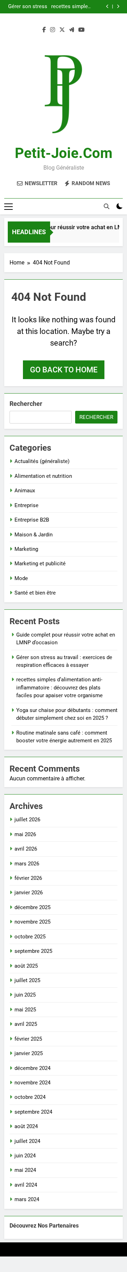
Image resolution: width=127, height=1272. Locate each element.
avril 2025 (25, 1024)
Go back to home (63, 369)
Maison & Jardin (33, 534)
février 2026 (28, 878)
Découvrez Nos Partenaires (44, 1225)
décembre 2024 (32, 1068)
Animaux (24, 490)
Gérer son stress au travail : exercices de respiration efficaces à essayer (27, 7)
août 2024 (26, 1126)
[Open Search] (106, 206)
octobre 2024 (30, 1097)
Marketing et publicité (40, 563)
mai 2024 (25, 1170)
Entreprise (26, 505)
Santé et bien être (35, 593)
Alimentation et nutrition (43, 476)
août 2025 (26, 966)
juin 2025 (25, 995)
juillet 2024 (27, 1141)
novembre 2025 (32, 922)
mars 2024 (26, 1199)
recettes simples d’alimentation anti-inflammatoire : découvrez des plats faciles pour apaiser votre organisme (70, 7)
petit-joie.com (64, 153)
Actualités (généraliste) (41, 461)
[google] (71, 30)
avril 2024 (25, 1185)
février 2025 (28, 1039)
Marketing (26, 549)
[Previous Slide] (107, 7)
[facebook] (44, 30)
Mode (21, 578)
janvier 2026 (28, 892)
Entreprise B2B (31, 520)
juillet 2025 (27, 980)
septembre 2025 (33, 951)
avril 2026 (25, 849)
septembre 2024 (33, 1112)
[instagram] (52, 30)
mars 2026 (26, 863)
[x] (62, 30)
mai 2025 (25, 1009)
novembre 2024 (32, 1082)
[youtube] (81, 30)
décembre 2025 (32, 907)
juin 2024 (25, 1155)
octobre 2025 (30, 936)
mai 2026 (25, 834)
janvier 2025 (28, 1053)
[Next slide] (118, 7)
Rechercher (26, 403)
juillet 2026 (27, 819)
